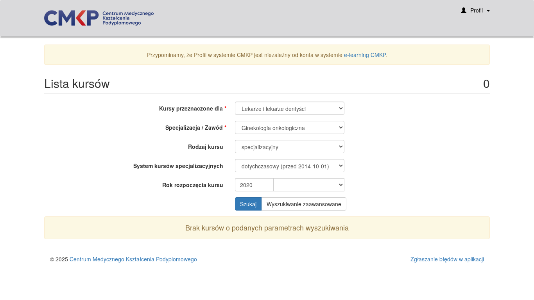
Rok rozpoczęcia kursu (192, 185)
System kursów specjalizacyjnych (178, 166)
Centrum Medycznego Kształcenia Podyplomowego (133, 259)
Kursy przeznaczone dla (191, 108)
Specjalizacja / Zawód (194, 127)
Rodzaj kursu (205, 146)
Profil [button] (476, 10)
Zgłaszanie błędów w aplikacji (447, 259)
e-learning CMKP (364, 55)
